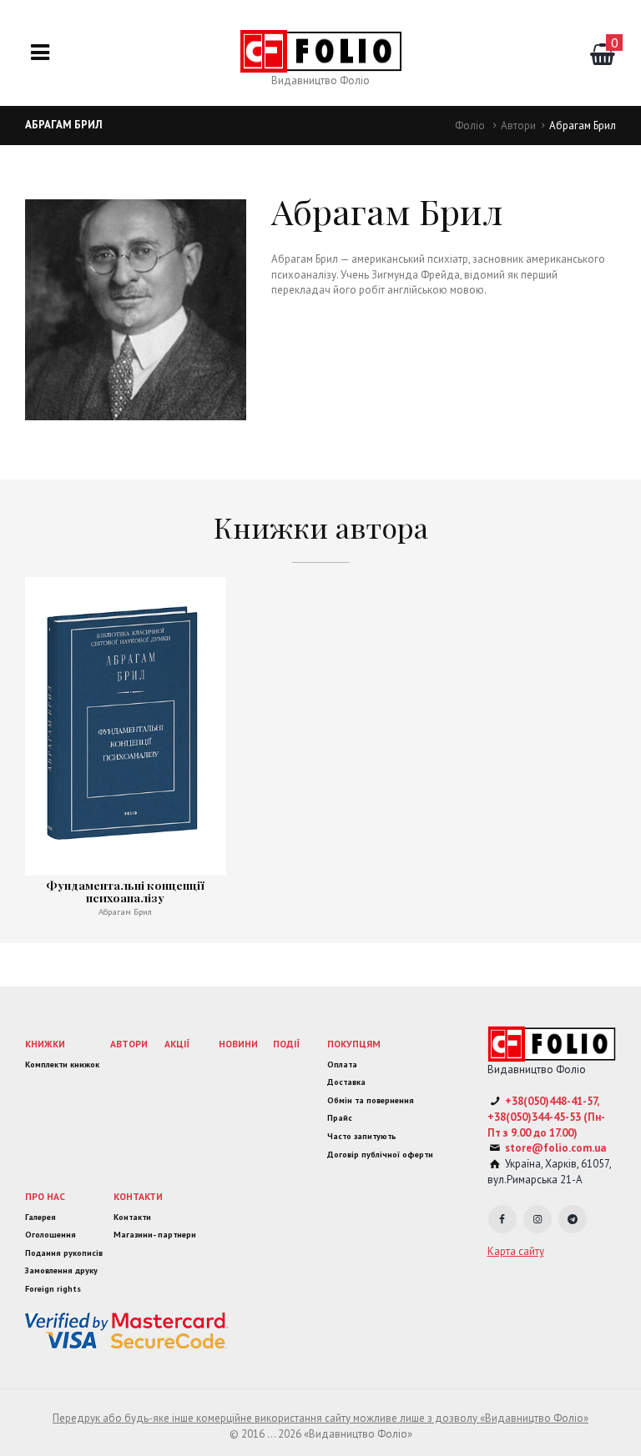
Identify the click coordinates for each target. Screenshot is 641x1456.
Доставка (346, 1082)
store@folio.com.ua (555, 1148)
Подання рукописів (64, 1253)
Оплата (342, 1064)
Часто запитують (361, 1136)
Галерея (40, 1217)
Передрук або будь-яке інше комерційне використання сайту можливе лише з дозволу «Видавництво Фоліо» (320, 1418)
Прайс (339, 1117)
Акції (177, 1043)
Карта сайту (515, 1251)
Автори (518, 125)
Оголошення (50, 1234)
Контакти (138, 1196)
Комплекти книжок (62, 1064)
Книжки (45, 1043)
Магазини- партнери (155, 1234)
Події (286, 1043)
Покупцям (354, 1043)
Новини (238, 1043)
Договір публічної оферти (380, 1154)
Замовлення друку (61, 1270)
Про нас (45, 1196)
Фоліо (470, 125)
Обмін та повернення (370, 1100)
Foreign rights (53, 1288)
